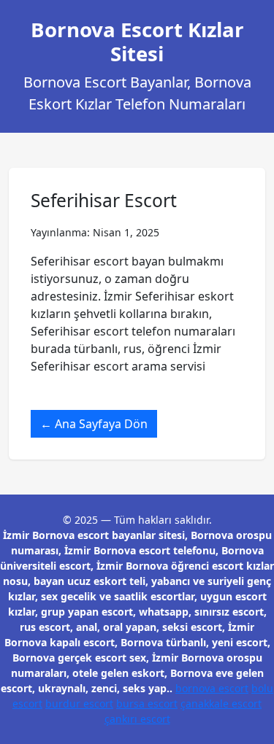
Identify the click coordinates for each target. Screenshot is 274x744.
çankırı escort (137, 719)
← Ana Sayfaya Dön (94, 424)
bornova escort (211, 688)
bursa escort (147, 703)
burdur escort (79, 703)
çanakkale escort (221, 703)
